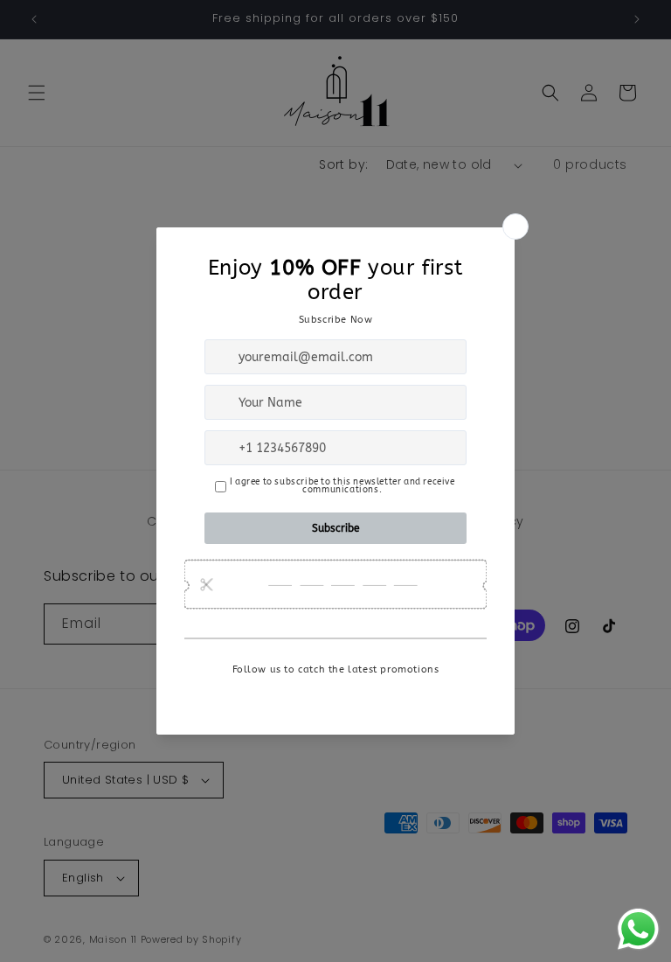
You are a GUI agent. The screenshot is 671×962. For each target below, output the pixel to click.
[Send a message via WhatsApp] (638, 929)
